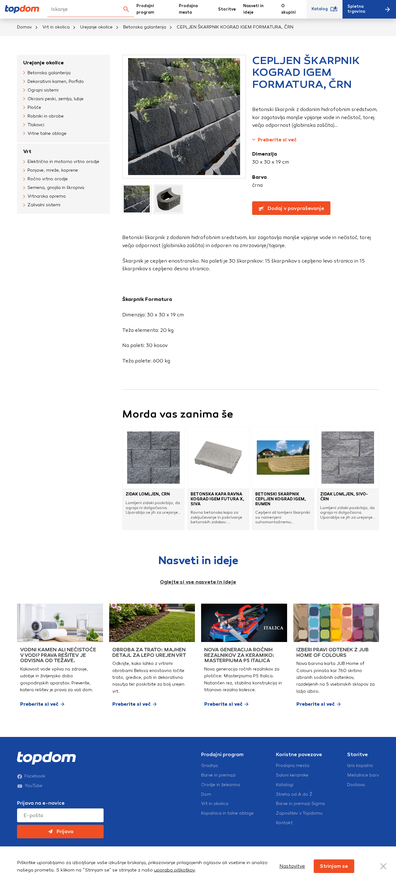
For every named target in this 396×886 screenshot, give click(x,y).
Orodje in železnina (220, 784)
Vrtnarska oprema (47, 196)
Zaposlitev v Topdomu (299, 813)
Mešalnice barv (363, 775)
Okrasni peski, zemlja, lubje (56, 98)
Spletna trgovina (356, 9)
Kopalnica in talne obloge (227, 813)
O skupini (288, 9)
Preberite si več (277, 140)
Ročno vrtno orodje (48, 179)
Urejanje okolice (96, 27)
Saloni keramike (292, 775)
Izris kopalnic (360, 765)
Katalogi (284, 784)
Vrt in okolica (56, 27)
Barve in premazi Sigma (300, 803)
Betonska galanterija (144, 27)
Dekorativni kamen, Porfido (56, 81)
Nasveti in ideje (253, 9)
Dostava (356, 784)
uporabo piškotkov (174, 870)
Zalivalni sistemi (44, 205)
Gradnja (209, 765)
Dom (206, 794)
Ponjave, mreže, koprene (53, 170)
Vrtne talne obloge (47, 133)
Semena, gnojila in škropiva (56, 187)
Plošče (34, 107)
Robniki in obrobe (46, 116)
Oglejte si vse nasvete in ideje (198, 582)
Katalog (320, 8)
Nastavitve (292, 866)
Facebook (34, 776)
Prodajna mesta (188, 9)
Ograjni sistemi (43, 90)
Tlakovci (36, 124)
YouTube (33, 785)
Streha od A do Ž (294, 794)
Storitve (227, 9)
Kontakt (284, 822)
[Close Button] (383, 866)
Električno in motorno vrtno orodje (63, 161)
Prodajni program (145, 9)
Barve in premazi (218, 775)
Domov (24, 27)
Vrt (27, 151)
